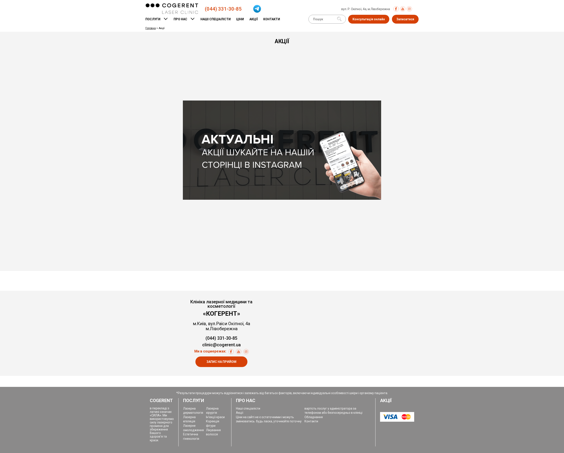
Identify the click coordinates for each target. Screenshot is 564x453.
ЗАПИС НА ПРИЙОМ (221, 362)
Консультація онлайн (368, 19)
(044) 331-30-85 (223, 9)
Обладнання (313, 417)
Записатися (405, 19)
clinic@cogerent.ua (221, 344)
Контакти (271, 19)
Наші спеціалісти (215, 19)
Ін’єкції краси (215, 417)
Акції (253, 19)
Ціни (240, 19)
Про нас (180, 19)
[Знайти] (339, 19)
